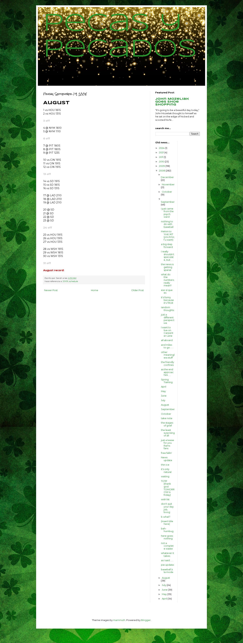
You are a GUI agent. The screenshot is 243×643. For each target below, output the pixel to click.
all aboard (167, 340)
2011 (161, 157)
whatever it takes (167, 554)
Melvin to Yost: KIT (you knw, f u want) (168, 235)
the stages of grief (167, 424)
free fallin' (166, 452)
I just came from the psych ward (167, 212)
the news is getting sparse (167, 267)
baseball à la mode (167, 571)
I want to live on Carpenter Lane (167, 331)
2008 (162, 170)
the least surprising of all (168, 433)
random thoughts (167, 309)
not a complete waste (167, 546)
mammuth (119, 620)
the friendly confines (167, 363)
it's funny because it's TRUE (167, 300)
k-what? (165, 516)
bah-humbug (167, 530)
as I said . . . (167, 560)
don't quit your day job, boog (167, 508)
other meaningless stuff (168, 355)
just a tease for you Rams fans (167, 444)
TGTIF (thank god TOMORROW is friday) (168, 488)
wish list (165, 499)
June (164, 395)
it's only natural (166, 470)
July (163, 400)
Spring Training (167, 381)
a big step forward (167, 245)
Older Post (137, 290)
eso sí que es (167, 291)
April (163, 386)
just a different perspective (167, 318)
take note (166, 418)
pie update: (167, 564)
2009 (65, 281)
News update (166, 459)
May (163, 391)
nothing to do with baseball (167, 224)
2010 (162, 161)
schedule (73, 281)
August (165, 404)
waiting (165, 476)
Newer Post (51, 290)
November (168, 184)
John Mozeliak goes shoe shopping (172, 102)
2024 (162, 148)
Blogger (146, 620)
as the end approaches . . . (167, 372)
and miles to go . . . (167, 346)
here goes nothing (167, 537)
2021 (161, 152)
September (168, 201)
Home (94, 290)
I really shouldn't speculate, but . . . (167, 255)
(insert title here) (167, 522)
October (167, 191)
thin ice (165, 464)
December (167, 177)
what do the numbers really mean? (167, 280)
